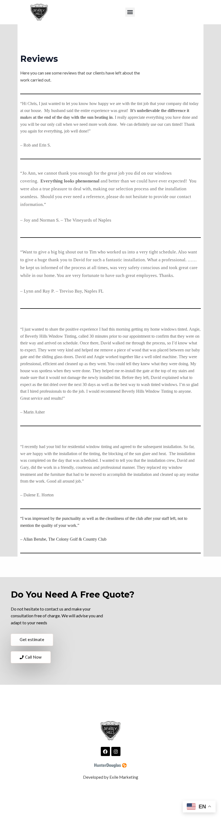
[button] (130, 12)
